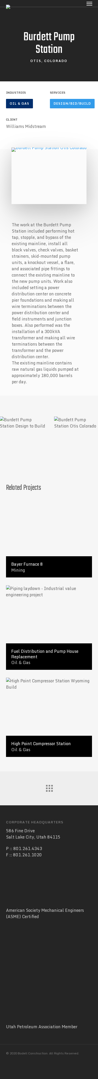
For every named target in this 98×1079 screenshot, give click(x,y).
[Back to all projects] (49, 787)
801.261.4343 (27, 848)
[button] (19, 103)
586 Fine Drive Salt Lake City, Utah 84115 (33, 833)
